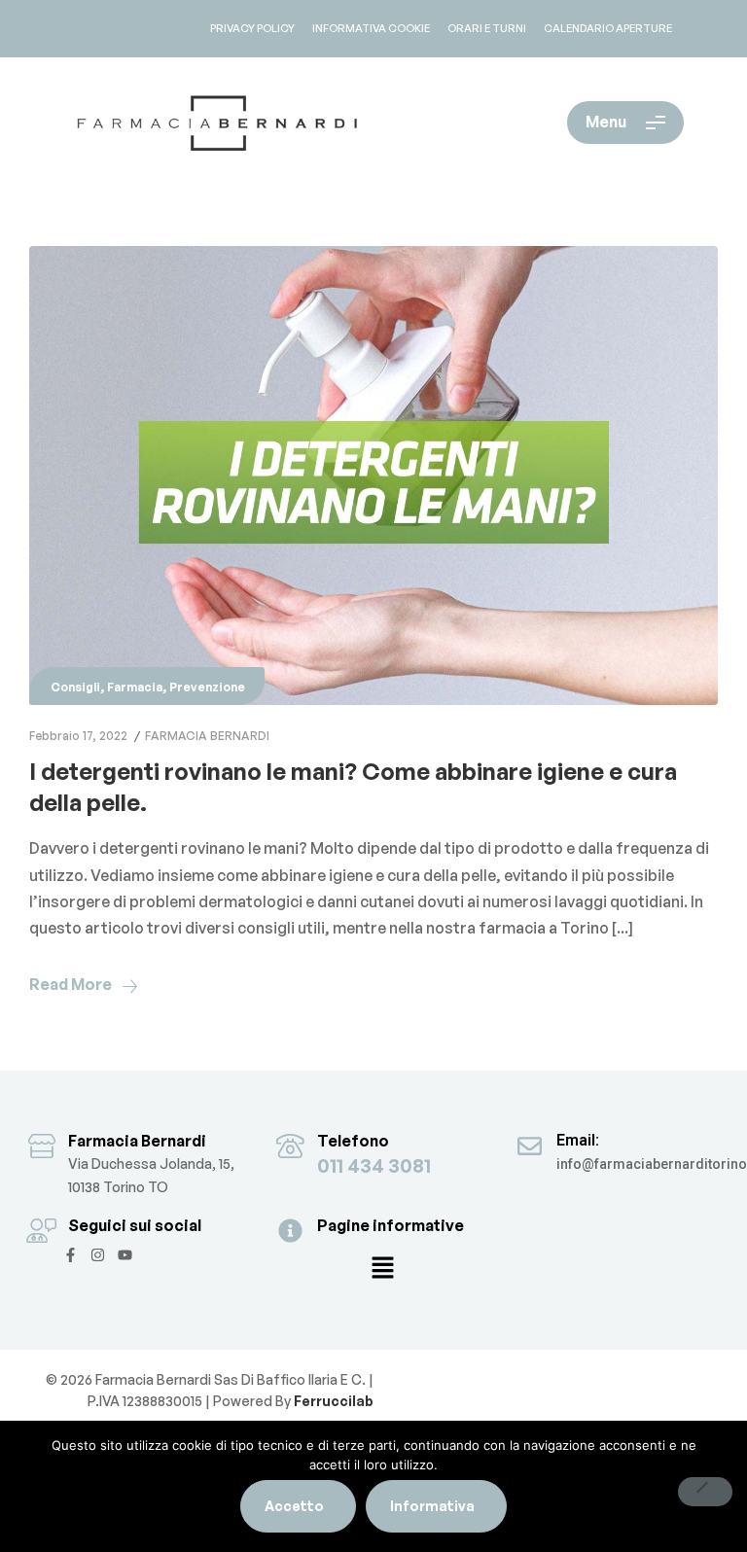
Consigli (75, 687)
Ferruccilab (332, 1401)
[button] (382, 1268)
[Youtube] (125, 1255)
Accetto (294, 1506)
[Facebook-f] (70, 1255)
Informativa (432, 1506)
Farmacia (134, 687)
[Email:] (529, 1146)
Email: (577, 1140)
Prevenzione (207, 687)
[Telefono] (290, 1146)
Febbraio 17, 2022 (78, 735)
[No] (705, 1491)
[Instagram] (97, 1255)
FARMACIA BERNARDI (207, 735)
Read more (70, 984)
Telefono (353, 1140)
